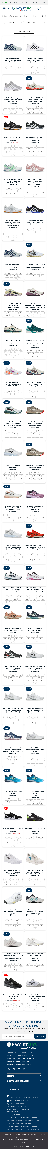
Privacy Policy (19, 1146)
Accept (30, 1146)
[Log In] (38, 8)
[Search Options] (43, 16)
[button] (4, 11)
